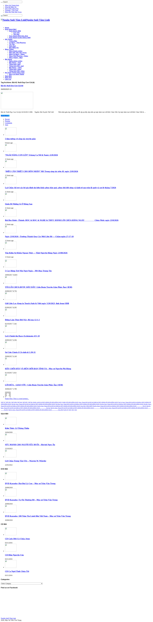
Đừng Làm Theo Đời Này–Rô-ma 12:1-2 (22, 320)
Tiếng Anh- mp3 (14, 64)
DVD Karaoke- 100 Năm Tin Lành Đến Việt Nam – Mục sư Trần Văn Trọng (38, 516)
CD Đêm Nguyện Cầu (14, 555)
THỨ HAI (19, 402)
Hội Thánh (8, 39)
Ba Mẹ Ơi (66, 409)
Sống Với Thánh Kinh (12, 5)
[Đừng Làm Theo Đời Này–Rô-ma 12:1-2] (10, 316)
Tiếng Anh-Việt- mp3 (16, 66)
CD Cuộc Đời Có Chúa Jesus (17, 539)
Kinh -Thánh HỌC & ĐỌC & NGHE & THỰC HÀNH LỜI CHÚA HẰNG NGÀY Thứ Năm (38, 404)
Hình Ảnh (12, 46)
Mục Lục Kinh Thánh (16, 74)
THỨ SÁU (8, 402)
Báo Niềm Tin (14, 47)
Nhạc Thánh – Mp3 (15, 57)
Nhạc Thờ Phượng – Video (18, 56)
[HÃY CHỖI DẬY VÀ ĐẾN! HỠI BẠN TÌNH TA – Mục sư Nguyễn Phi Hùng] (10, 364)
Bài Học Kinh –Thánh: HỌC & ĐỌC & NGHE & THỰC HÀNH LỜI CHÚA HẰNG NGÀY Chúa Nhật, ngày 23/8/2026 (61, 220)
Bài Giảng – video (15, 67)
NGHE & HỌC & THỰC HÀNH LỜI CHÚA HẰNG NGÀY (47, 402)
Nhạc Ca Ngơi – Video (17, 54)
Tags (6, 125)
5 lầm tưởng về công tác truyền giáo (20, 139)
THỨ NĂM (14, 402)
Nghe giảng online (15, 61)
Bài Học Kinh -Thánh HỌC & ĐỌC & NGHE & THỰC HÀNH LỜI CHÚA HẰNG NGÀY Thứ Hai (77, 408)
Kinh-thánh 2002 (15, 31)
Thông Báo (13, 41)
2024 (75, 409)
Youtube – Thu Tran (11, 10)
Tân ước (16, 34)
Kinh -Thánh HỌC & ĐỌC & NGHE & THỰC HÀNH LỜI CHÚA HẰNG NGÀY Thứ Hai (82, 404)
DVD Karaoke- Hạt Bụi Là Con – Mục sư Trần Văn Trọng (30, 483)
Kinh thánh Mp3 (10, 29)
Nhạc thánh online (15, 51)
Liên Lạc (8, 79)
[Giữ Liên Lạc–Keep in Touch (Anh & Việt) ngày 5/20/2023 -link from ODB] (10, 299)
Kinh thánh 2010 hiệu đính (18, 36)
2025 (73, 409)
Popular (7, 121)
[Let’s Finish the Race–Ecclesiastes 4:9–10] (10, 332)
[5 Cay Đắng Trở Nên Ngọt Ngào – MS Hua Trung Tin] (10, 267)
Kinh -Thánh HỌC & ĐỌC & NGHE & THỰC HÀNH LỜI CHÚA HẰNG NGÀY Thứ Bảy (126, 404)
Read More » (5, 116)
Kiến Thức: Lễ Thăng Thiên (17, 428)
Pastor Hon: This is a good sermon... (17, 399)
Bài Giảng (8, 59)
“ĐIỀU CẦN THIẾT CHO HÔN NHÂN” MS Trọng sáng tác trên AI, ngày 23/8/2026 (41, 171)
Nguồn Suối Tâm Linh (8, 618)
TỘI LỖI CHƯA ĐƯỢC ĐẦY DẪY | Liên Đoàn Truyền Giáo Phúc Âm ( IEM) (38, 287)
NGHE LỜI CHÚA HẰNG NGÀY (70, 402)
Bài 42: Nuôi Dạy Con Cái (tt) (12, 86)
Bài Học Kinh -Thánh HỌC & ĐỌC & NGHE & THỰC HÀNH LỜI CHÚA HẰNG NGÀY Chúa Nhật (36, 409)
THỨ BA (30, 402)
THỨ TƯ (3, 402)
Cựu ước (16, 32)
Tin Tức (12, 44)
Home (7, 27)
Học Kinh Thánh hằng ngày (15, 72)
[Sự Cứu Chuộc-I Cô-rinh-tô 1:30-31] (10, 348)
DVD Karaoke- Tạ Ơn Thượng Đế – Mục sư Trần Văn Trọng (31, 500)
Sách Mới (8, 76)
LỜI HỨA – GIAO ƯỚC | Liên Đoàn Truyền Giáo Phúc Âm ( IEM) (34, 385)
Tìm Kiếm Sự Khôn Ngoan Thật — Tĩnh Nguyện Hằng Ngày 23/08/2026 (36, 253)
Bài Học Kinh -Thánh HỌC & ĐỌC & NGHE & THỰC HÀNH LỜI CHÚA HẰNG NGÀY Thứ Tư (119, 406)
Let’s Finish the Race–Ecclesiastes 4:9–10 (22, 336)
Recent (7, 119)
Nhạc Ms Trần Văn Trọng (13, 12)
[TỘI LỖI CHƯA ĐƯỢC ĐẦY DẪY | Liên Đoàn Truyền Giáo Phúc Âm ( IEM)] (10, 283)
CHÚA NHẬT (89, 406)
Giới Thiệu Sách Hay (12, 8)
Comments (8, 123)
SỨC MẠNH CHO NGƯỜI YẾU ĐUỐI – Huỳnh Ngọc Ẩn (30, 444)
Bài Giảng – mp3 (15, 62)
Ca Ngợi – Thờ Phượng (17, 42)
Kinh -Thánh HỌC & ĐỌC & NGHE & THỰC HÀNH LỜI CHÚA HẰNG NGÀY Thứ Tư (100, 402)
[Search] (1, 2)
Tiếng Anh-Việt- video (17, 71)
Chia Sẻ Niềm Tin (10, 7)
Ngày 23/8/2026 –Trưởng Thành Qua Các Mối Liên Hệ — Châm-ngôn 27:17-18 (39, 236)
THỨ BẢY (25, 402)
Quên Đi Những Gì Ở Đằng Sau (18, 204)
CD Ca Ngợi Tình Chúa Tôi (17, 571)
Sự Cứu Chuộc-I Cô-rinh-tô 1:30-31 (20, 352)
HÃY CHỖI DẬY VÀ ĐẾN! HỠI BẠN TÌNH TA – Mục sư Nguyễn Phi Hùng (38, 369)
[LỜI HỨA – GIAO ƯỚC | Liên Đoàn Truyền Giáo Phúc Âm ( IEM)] (10, 381)
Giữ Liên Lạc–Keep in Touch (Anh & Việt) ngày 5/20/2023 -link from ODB (37, 303)
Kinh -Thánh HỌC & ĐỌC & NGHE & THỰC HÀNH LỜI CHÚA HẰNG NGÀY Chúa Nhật (63, 406)
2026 (70, 409)
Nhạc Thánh (9, 49)
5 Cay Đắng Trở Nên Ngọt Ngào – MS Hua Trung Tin (28, 271)
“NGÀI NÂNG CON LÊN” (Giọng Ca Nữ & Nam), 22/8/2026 (31, 155)
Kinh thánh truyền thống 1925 (19, 37)
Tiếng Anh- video (15, 69)
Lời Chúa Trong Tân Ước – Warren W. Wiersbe (25, 461)
